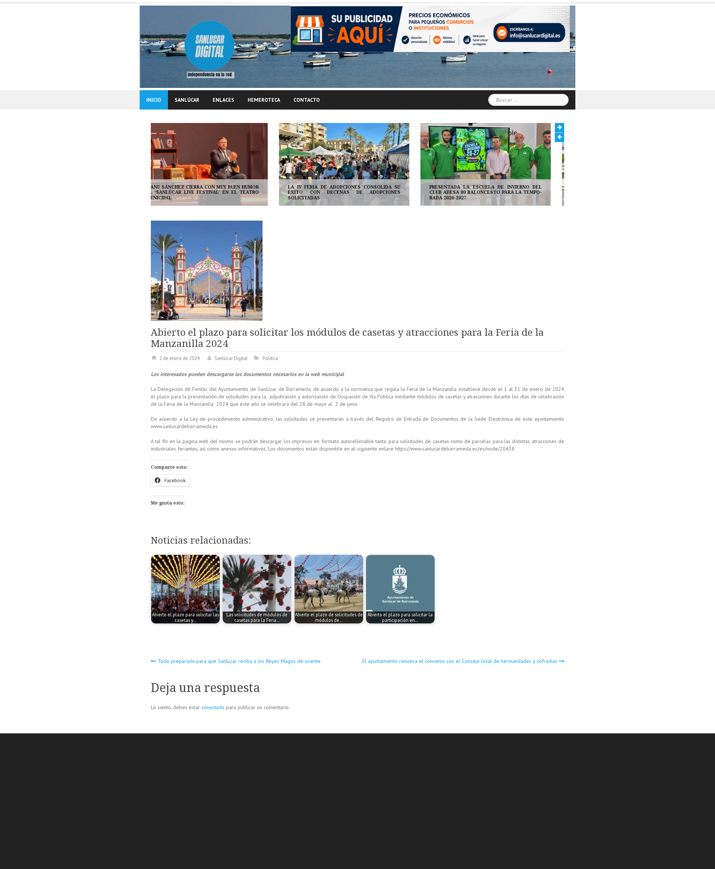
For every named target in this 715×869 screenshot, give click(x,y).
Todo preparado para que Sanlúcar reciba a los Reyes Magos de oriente (239, 661)
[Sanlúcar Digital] (209, 46)
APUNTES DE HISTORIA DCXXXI (479, 197)
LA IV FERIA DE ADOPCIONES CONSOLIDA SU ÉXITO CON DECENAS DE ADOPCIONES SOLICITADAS (216, 192)
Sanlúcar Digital (231, 358)
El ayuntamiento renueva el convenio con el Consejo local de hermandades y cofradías (459, 661)
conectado (213, 707)
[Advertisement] (374, 802)
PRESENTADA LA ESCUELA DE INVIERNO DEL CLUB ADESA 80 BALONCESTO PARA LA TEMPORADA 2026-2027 (357, 192)
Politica (270, 358)
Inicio (153, 100)
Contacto (306, 100)
